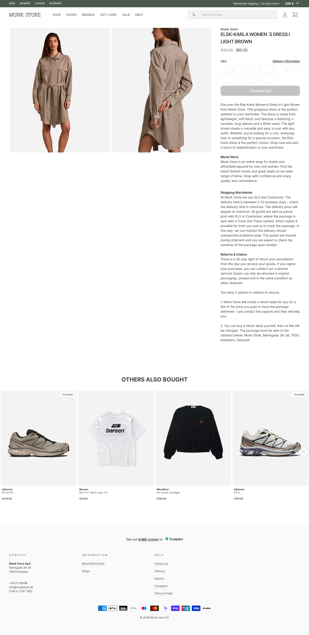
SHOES (71, 15)
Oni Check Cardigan (168, 492)
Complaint (160, 586)
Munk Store (229, 29)
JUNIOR (40, 3)
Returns (159, 578)
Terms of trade (163, 593)
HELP (139, 15)
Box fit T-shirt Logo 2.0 (93, 492)
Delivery (159, 571)
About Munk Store (93, 563)
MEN (12, 3)
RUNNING (55, 3)
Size (260, 61)
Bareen (83, 489)
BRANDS (88, 15)
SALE (126, 15)
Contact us (161, 563)
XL (260, 80)
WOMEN (25, 3)
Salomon (7, 489)
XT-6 (237, 492)
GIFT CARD (108, 15)
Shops (86, 571)
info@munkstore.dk (21, 587)
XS (233, 69)
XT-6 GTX (7, 492)
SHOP (56, 15)
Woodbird (163, 489)
